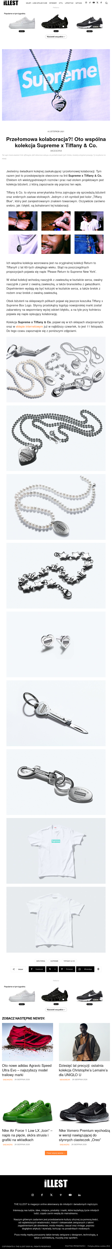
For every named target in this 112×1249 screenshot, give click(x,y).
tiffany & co (69, 961)
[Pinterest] (60, 1195)
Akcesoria (56, 151)
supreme (54, 961)
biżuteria (40, 961)
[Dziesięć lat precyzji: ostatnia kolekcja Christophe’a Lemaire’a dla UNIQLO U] (84, 1042)
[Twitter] (97, 2)
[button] (106, 3)
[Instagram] (86, 2)
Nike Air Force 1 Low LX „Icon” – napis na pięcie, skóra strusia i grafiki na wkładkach (27, 1135)
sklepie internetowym (29, 326)
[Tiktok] (89, 2)
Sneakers (8, 1079)
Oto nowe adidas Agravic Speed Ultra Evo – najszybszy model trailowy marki (26, 1070)
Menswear (65, 1079)
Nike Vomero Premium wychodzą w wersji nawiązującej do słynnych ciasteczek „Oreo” (84, 1135)
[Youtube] (93, 2)
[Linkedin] (79, 1195)
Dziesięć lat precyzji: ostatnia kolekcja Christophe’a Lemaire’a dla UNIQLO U (83, 1070)
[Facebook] (101, 2)
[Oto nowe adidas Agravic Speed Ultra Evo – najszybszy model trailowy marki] (27, 1042)
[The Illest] (11, 3)
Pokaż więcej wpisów (55, 1153)
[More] (98, 969)
